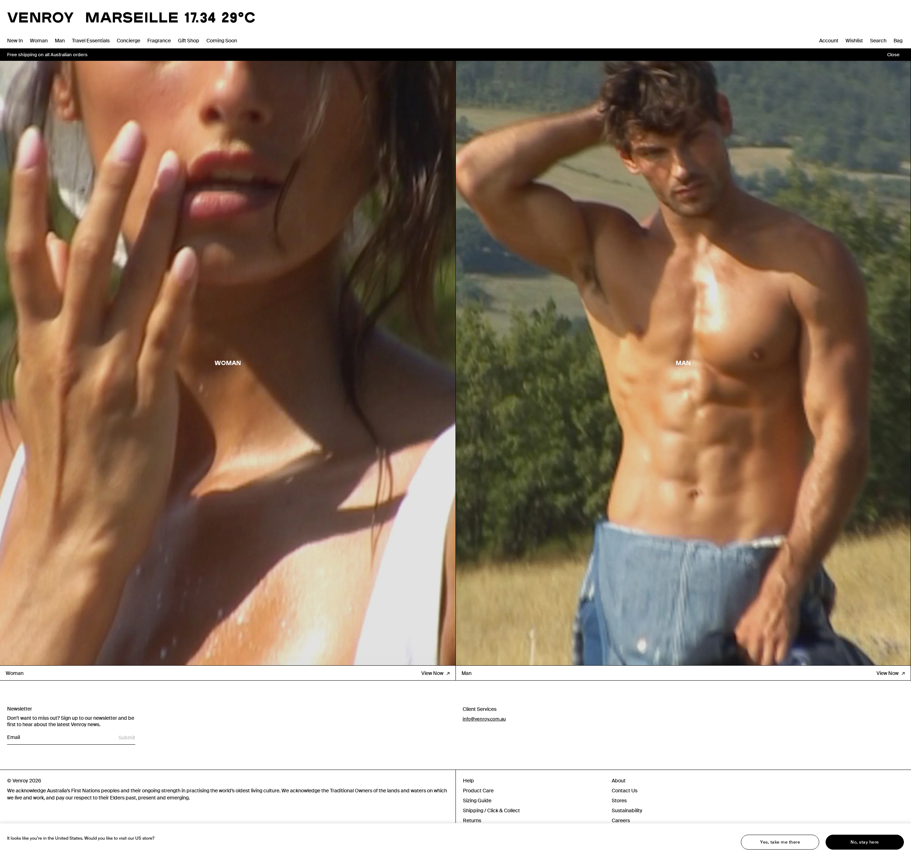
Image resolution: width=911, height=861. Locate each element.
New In (15, 40)
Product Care (478, 790)
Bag (898, 40)
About (619, 780)
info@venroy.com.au (484, 719)
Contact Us (624, 790)
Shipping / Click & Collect (491, 810)
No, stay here (865, 842)
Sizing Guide (477, 800)
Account (828, 40)
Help (468, 780)
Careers (621, 820)
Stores (619, 800)
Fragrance (159, 40)
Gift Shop (188, 40)
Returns (472, 820)
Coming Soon (221, 40)
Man (60, 40)
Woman (39, 40)
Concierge (128, 40)
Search (878, 40)
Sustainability (627, 810)
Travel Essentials (91, 40)
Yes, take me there (780, 842)
